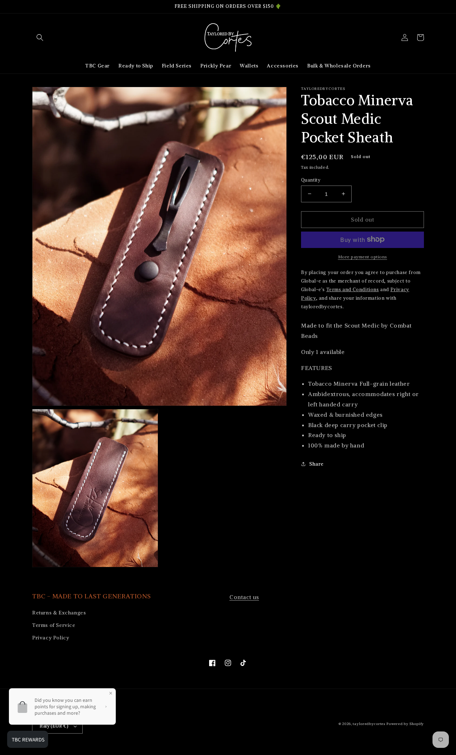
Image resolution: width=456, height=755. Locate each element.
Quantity (310, 180)
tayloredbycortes (369, 723)
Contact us (244, 597)
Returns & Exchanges (59, 612)
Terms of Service (54, 625)
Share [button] (316, 463)
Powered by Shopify (405, 723)
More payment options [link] (362, 256)
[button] (40, 37)
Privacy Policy (50, 637)
